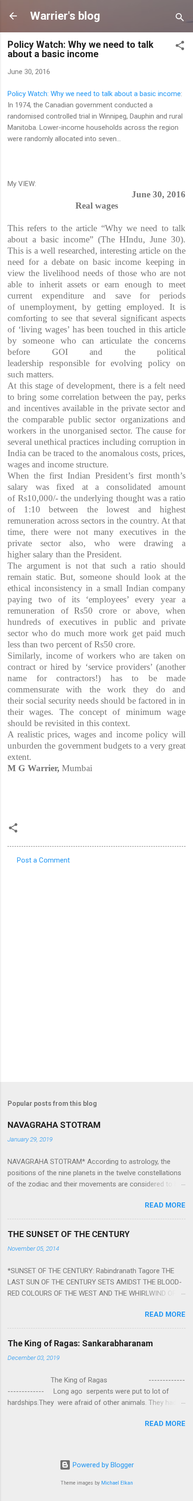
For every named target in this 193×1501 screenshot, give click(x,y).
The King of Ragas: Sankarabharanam (80, 1343)
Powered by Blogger (102, 1465)
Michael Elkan (117, 1483)
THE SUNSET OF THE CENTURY (68, 1234)
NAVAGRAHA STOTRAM (54, 1125)
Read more (165, 1205)
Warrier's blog (65, 16)
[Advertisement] (96, 970)
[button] (180, 47)
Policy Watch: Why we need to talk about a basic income (94, 94)
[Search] (180, 19)
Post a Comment (43, 860)
